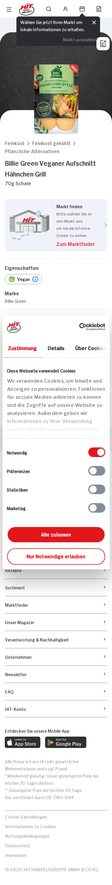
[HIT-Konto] (65, 9)
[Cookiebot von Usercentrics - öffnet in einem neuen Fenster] (79, 327)
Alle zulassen (56, 534)
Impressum (15, 854)
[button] (14, 143)
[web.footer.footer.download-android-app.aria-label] (65, 742)
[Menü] (9, 9)
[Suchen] (49, 9)
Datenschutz (17, 845)
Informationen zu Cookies (30, 826)
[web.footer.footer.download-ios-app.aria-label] (22, 742)
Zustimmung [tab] (22, 347)
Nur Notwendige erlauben (56, 556)
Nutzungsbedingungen (27, 835)
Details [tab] (56, 347)
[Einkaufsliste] (99, 9)
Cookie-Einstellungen (26, 816)
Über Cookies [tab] (91, 347)
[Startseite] (26, 9)
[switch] (96, 471)
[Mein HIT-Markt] (82, 9)
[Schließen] (94, 22)
